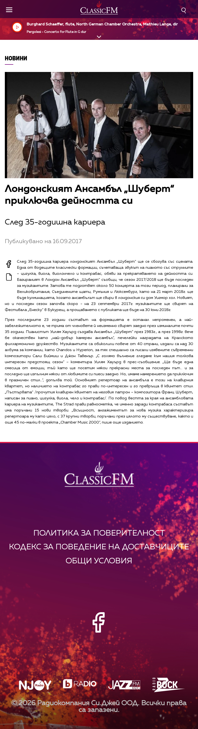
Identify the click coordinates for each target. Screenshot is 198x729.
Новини (16, 58)
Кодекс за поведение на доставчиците (99, 547)
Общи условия (99, 561)
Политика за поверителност (99, 533)
